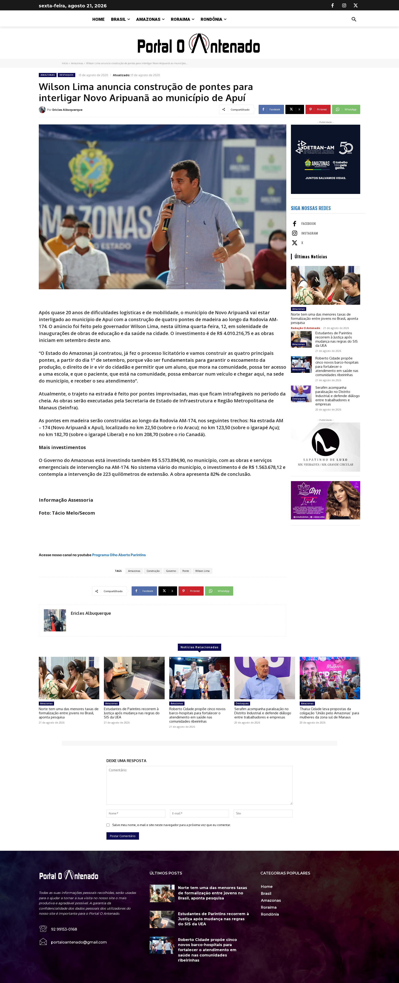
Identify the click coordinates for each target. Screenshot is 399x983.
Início (65, 63)
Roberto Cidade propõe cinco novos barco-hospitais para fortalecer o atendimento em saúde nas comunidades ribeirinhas (337, 366)
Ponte (185, 571)
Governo (171, 571)
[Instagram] (344, 5)
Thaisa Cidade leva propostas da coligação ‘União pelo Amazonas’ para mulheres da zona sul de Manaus (329, 713)
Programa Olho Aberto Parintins (119, 555)
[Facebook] (332, 5)
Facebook (308, 224)
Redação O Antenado (305, 328)
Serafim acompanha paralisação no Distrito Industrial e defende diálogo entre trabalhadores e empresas (337, 395)
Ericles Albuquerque (67, 110)
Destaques (66, 75)
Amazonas (77, 63)
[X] (355, 5)
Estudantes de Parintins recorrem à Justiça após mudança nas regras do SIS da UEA (336, 339)
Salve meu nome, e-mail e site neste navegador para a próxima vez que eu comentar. (171, 825)
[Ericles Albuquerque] (43, 109)
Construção (153, 571)
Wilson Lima (202, 571)
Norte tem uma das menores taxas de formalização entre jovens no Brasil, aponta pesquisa (324, 318)
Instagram (309, 233)
